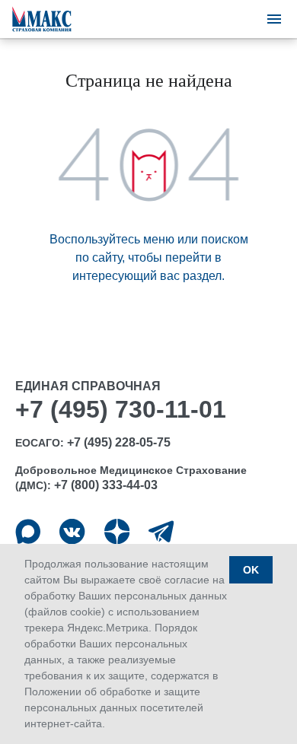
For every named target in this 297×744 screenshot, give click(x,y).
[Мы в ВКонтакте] (72, 531)
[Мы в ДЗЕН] (116, 531)
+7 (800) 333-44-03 (106, 485)
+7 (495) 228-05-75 (119, 442)
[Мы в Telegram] (161, 531)
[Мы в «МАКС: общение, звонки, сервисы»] (27, 531)
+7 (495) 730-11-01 (120, 409)
